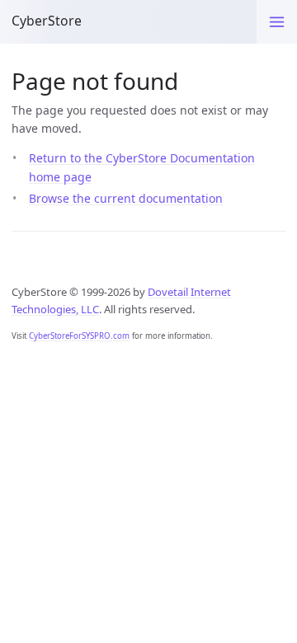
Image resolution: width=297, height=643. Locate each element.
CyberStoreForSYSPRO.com (79, 336)
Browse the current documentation (126, 198)
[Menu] (277, 22)
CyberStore (47, 21)
